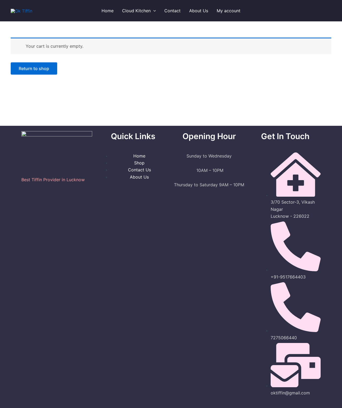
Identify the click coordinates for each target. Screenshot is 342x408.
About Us (198, 10)
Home (108, 10)
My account (228, 10)
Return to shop (34, 68)
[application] (153, 10)
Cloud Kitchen (136, 10)
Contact (172, 10)
